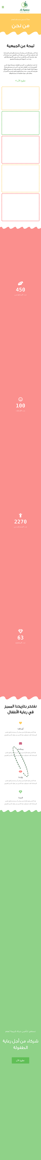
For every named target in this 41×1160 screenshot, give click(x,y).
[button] (3, 7)
